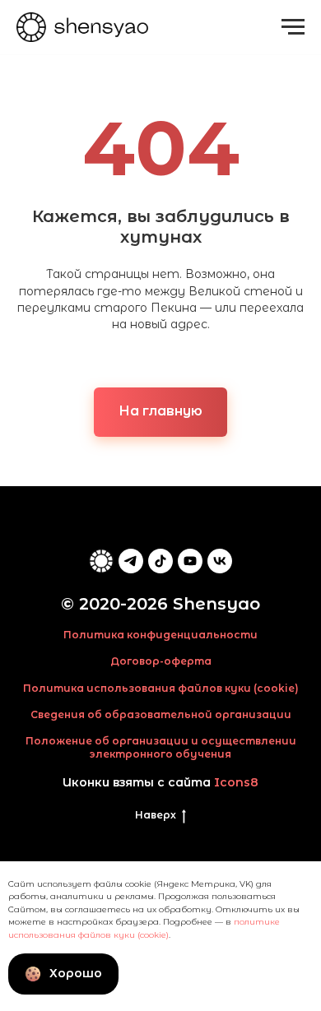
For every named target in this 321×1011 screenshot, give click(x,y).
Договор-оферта (161, 661)
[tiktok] (160, 561)
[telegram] (131, 561)
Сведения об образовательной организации (160, 714)
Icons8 (236, 782)
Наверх (155, 815)
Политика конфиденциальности (160, 634)
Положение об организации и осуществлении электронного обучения (161, 747)
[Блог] (101, 561)
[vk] (219, 561)
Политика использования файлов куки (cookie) (161, 688)
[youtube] (190, 561)
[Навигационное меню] (293, 27)
